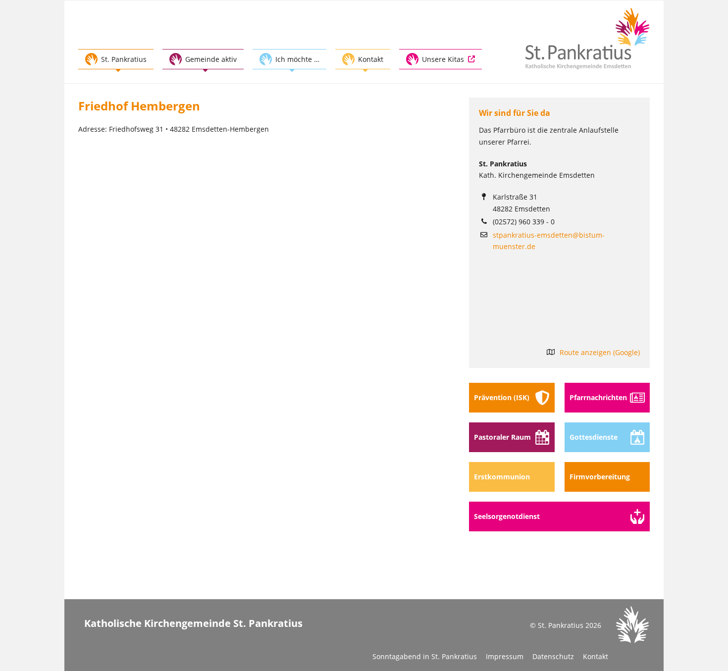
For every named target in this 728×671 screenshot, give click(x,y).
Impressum (504, 656)
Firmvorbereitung (600, 476)
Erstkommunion (502, 476)
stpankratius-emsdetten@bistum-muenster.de (549, 240)
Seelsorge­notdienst (507, 516)
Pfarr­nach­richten (598, 397)
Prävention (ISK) (501, 397)
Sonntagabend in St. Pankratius (424, 656)
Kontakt (595, 656)
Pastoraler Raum (502, 437)
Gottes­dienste (594, 437)
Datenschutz (553, 656)
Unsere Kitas (443, 59)
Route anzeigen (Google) (600, 352)
